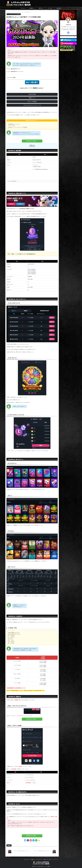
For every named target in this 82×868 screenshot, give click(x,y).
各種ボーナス (32, 98)
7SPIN (26, 63)
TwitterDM (31, 816)
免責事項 (32, 859)
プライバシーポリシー (38, 859)
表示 (33, 145)
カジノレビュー (23, 8)
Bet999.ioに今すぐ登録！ (31, 140)
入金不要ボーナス (32, 8)
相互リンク (50, 859)
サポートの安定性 (32, 101)
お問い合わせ (59, 8)
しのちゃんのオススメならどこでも (32, 105)
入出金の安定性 (32, 94)
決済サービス (41, 8)
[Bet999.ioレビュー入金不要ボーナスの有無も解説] (33, 840)
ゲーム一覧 (50, 8)
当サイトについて (27, 859)
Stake (23, 63)
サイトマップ (56, 859)
